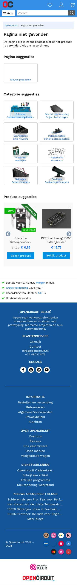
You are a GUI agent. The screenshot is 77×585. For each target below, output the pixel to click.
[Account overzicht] (58, 5)
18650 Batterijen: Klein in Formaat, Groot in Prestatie (35, 509)
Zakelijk (35, 341)
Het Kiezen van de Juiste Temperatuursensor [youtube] (35, 504)
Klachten (35, 422)
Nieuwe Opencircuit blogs (35, 494)
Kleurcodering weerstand (35, 485)
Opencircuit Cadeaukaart (35, 470)
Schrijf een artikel (35, 475)
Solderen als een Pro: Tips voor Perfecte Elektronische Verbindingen (35, 499)
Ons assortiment (35, 446)
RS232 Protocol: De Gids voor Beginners (35, 514)
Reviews (35, 441)
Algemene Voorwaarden (35, 412)
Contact (35, 346)
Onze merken (35, 451)
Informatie (35, 397)
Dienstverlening (35, 464)
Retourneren (35, 407)
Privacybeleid (35, 417)
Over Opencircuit (35, 430)
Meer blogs (35, 519)
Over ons (35, 436)
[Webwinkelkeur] (38, 567)
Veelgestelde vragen (35, 456)
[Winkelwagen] (69, 5)
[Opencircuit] (38, 578)
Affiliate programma (35, 480)
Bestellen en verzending (35, 402)
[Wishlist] (46, 5)
